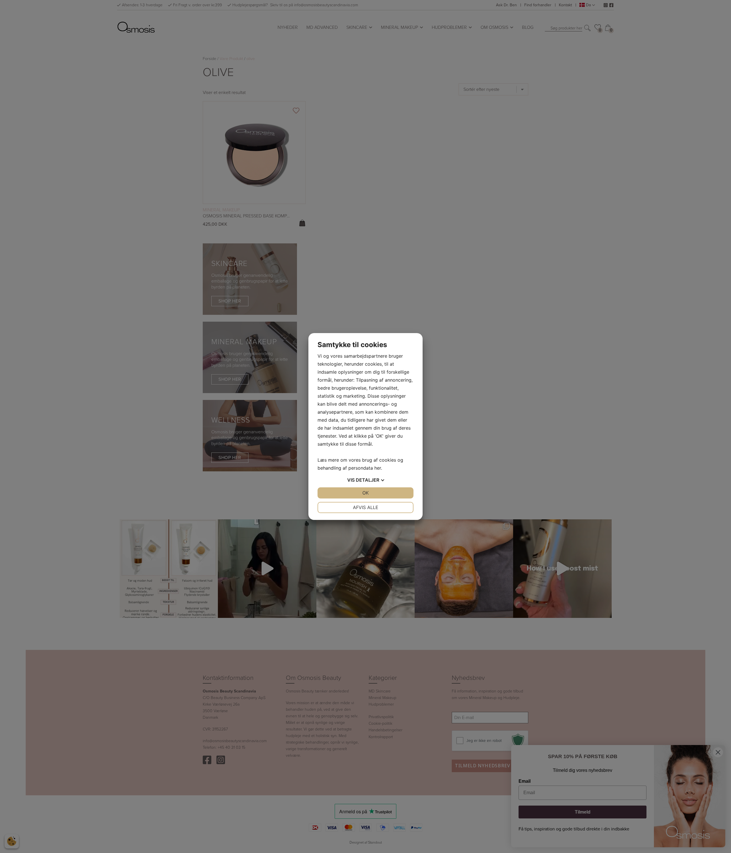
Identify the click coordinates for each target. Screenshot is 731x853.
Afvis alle (365, 507)
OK (365, 493)
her (377, 468)
